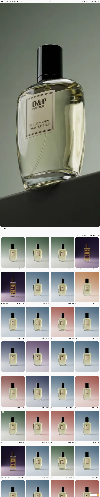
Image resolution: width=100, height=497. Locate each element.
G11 (76, 477)
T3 (26, 442)
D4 (75, 303)
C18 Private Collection (5, 477)
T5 (51, 373)
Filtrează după (86, 235)
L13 (51, 268)
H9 (51, 442)
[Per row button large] (75, 235)
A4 (51, 338)
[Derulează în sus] (1, 495)
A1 (1, 268)
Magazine (87, 1)
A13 (51, 477)
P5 (75, 407)
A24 (76, 373)
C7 (1, 373)
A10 (27, 268)
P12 (26, 338)
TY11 (27, 477)
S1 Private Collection (79, 268)
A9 (1, 442)
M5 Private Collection (5, 303)
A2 (26, 407)
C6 (75, 442)
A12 (76, 338)
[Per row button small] (77, 235)
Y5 (51, 407)
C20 (2, 338)
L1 (26, 373)
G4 (26, 303)
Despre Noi (83, 1)
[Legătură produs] (13, 253)
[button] (92, 1)
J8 (1, 407)
